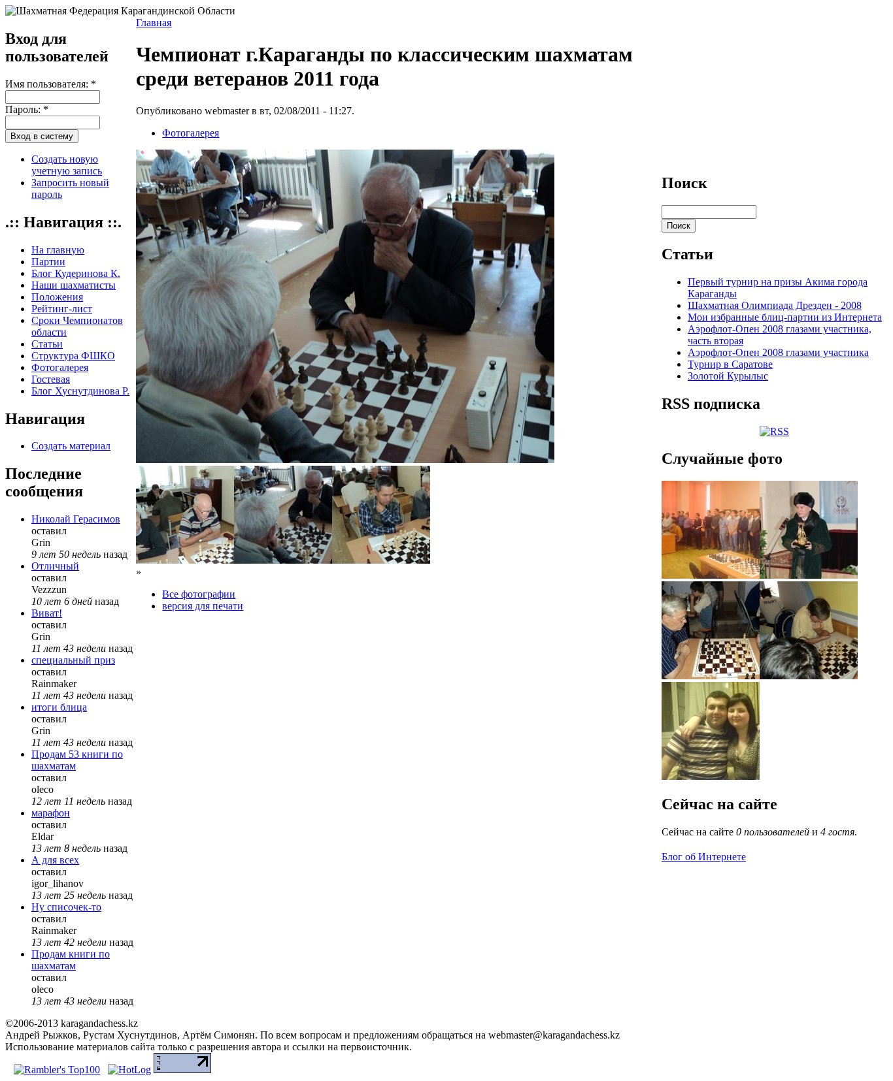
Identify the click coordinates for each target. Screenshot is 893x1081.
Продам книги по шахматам (70, 959)
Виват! (46, 613)
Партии (48, 261)
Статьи (47, 343)
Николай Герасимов (75, 518)
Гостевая (50, 379)
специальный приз (73, 660)
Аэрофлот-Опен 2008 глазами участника (778, 352)
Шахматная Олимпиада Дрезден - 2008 (775, 305)
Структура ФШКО (73, 355)
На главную (57, 249)
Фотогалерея (59, 367)
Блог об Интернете (704, 856)
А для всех (55, 859)
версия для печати (202, 605)
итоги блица (59, 707)
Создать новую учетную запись (66, 164)
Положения (57, 296)
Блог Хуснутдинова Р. (80, 390)
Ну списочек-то (66, 906)
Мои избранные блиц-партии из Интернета (785, 317)
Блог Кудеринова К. (75, 273)
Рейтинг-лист (61, 308)
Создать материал (70, 445)
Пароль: (26, 109)
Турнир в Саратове (730, 364)
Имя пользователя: (50, 83)
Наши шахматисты (73, 285)
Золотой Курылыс (728, 375)
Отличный (55, 566)
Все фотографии (198, 594)
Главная (153, 22)
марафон (50, 812)
